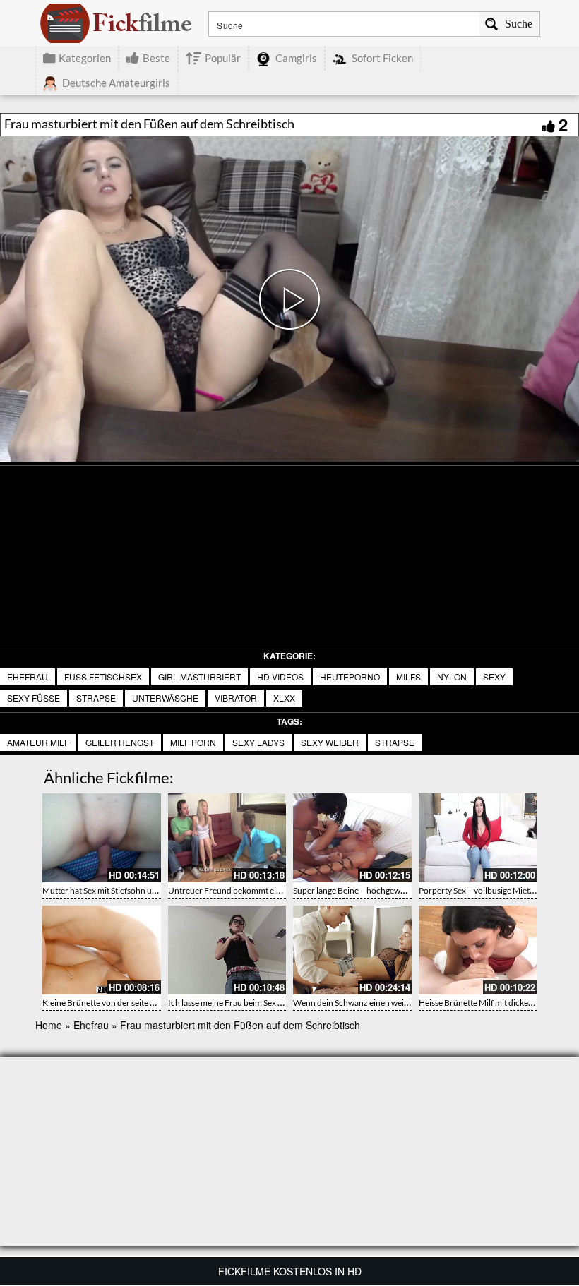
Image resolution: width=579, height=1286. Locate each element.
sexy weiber (330, 742)
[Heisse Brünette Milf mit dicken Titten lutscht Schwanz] (478, 950)
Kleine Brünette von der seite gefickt (108, 1002)
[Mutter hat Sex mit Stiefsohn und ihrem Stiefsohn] (101, 837)
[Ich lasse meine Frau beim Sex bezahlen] (227, 950)
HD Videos (280, 677)
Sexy (494, 677)
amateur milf (38, 742)
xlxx (284, 698)
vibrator (236, 698)
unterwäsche (165, 698)
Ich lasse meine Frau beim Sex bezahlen (239, 1002)
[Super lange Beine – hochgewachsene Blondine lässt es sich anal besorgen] (352, 837)
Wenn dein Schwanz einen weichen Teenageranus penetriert (403, 1002)
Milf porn (193, 742)
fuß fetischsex (103, 677)
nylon (452, 677)
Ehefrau (27, 677)
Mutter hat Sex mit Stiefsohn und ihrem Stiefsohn (131, 890)
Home (48, 1025)
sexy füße (33, 698)
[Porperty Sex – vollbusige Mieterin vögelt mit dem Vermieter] (478, 837)
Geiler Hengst (119, 742)
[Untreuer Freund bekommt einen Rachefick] (227, 837)
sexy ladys (258, 742)
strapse (96, 698)
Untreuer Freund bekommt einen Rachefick (248, 890)
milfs (408, 677)
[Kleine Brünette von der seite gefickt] (101, 950)
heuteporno (350, 677)
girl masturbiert (199, 677)
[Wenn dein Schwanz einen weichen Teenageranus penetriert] (352, 950)
